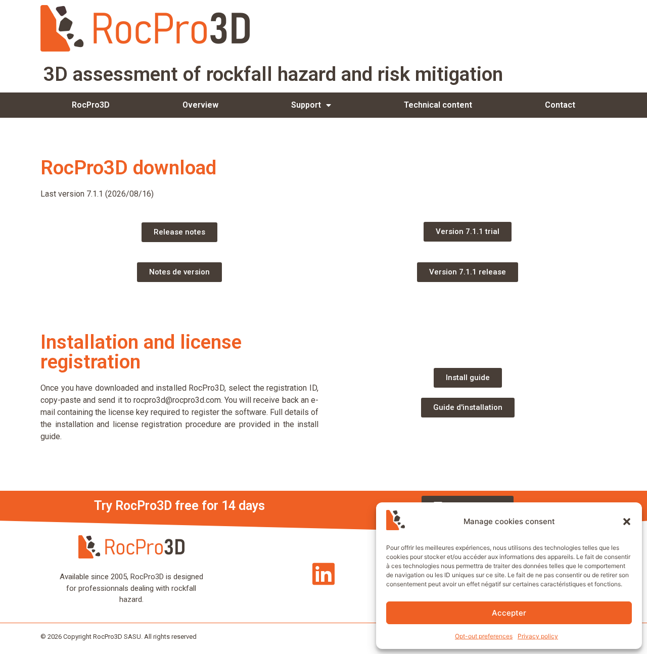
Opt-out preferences (484, 636)
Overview (200, 105)
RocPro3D (91, 105)
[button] (627, 522)
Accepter (509, 613)
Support (306, 105)
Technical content (438, 105)
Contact (560, 105)
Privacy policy (538, 636)
